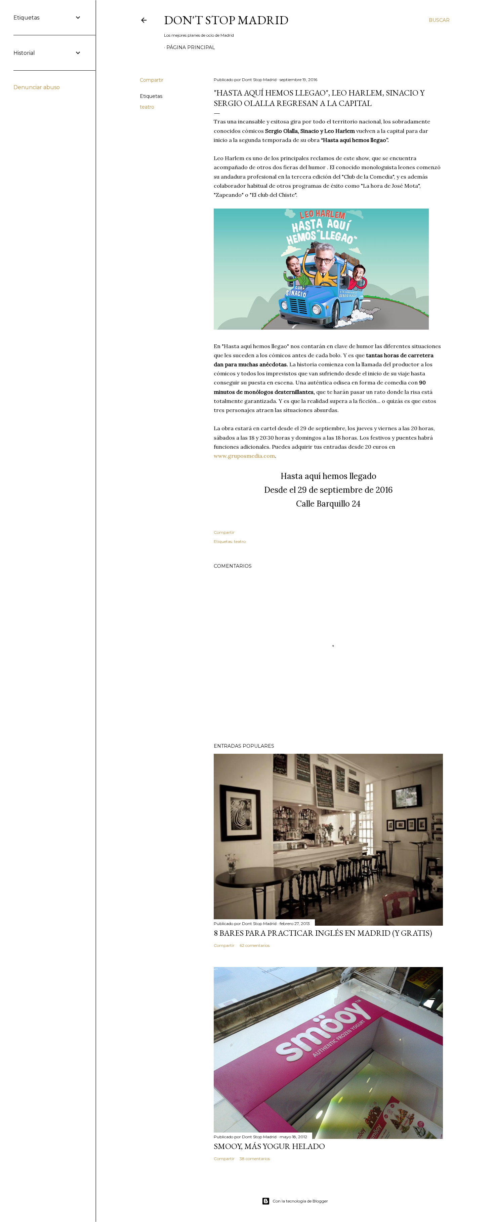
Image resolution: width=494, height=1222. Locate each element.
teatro (147, 107)
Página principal (190, 47)
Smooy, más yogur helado (269, 1146)
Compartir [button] (151, 80)
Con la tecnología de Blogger (300, 1201)
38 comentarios (255, 1158)
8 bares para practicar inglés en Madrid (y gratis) (323, 933)
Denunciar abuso (36, 87)
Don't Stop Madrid (226, 20)
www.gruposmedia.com (244, 455)
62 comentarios (255, 945)
